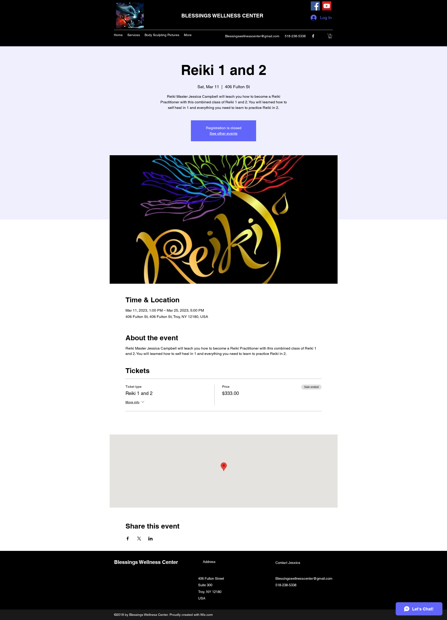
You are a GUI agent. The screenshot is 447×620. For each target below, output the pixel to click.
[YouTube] (326, 5)
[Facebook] (315, 5)
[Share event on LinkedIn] (150, 538)
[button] (330, 36)
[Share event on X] (139, 538)
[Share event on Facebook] (127, 538)
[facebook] (313, 36)
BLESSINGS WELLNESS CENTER (222, 16)
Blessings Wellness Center (146, 562)
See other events (223, 133)
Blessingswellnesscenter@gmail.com (252, 36)
